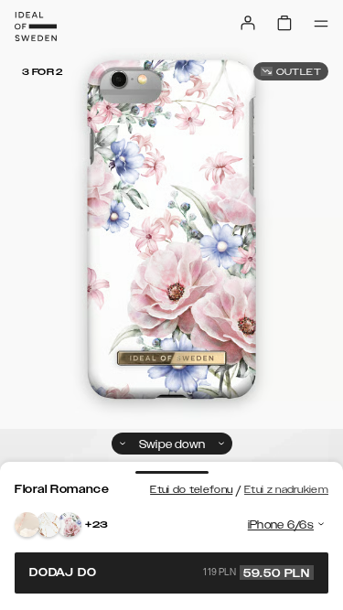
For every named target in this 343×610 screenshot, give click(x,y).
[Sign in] (248, 23)
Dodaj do (169, 572)
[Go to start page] (36, 26)
